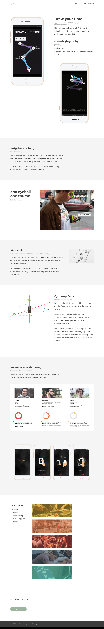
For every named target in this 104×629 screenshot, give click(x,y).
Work (77, 3)
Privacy (34, 624)
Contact (91, 3)
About (84, 3)
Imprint (27, 624)
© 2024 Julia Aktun (16, 624)
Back (18, 609)
